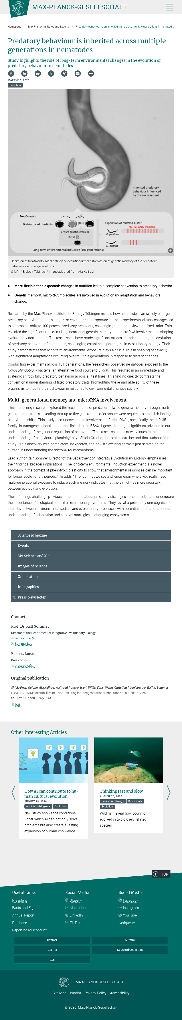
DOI (17, 704)
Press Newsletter (32, 597)
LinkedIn (76, 915)
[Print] (91, 73)
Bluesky (76, 900)
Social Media (77, 892)
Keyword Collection (130, 949)
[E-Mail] (77, 73)
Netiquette (127, 923)
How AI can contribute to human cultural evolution (51, 794)
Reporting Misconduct (29, 930)
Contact (52, 940)
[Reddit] (37, 73)
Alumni (130, 940)
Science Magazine (32, 535)
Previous (13, 793)
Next (168, 793)
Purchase (19, 923)
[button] (170, 251)
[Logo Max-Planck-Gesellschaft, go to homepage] (81, 9)
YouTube (130, 915)
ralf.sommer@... (26, 638)
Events (23, 545)
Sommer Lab (23, 643)
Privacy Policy (96, 993)
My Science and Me (33, 556)
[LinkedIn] (24, 73)
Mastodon (78, 908)
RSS (52, 959)
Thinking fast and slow (121, 791)
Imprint (75, 993)
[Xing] (64, 73)
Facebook (130, 900)
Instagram (131, 908)
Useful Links (24, 892)
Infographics (28, 587)
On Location (28, 577)
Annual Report (23, 915)
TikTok (75, 923)
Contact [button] (18, 617)
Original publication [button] (30, 678)
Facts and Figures (26, 908)
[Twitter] (51, 73)
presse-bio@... (25, 665)
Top (164, 874)
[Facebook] (11, 73)
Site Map (59, 993)
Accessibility (120, 993)
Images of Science (32, 566)
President (19, 900)
